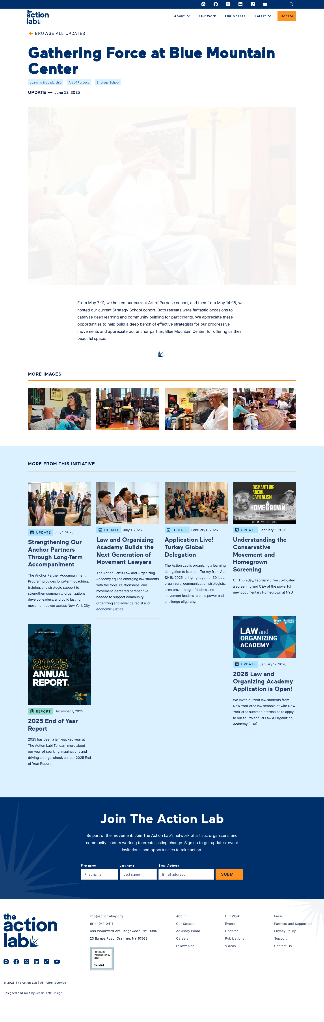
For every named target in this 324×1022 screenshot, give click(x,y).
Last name (127, 865)
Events (230, 923)
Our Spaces (235, 15)
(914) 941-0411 (101, 923)
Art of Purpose (79, 82)
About (181, 916)
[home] (38, 17)
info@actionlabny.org (106, 916)
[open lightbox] (59, 410)
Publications (234, 938)
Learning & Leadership (45, 82)
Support (280, 938)
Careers (182, 938)
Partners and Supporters (293, 923)
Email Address (168, 865)
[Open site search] (291, 4)
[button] (182, 16)
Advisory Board (188, 931)
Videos (230, 946)
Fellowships (185, 946)
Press (278, 916)
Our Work (207, 15)
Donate (286, 15)
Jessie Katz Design (48, 993)
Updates (231, 931)
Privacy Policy (285, 931)
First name (88, 865)
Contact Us (283, 946)
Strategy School (108, 82)
